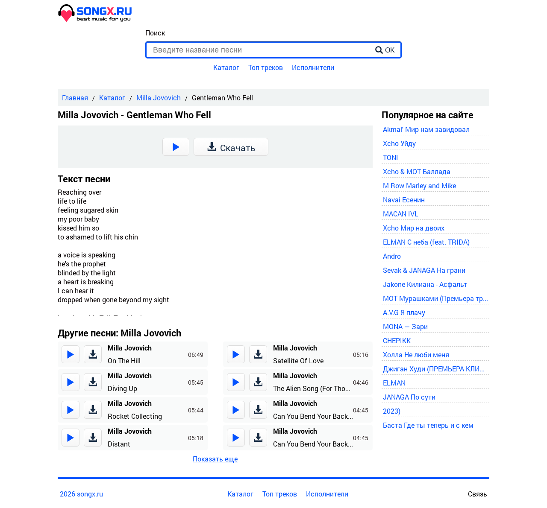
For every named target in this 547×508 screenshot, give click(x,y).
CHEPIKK (397, 340)
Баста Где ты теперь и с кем (428, 424)
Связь (477, 493)
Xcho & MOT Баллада (416, 171)
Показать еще (215, 458)
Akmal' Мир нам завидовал (426, 129)
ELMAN (394, 382)
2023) (391, 410)
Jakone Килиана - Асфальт (425, 284)
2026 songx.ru (81, 493)
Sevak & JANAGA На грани (424, 270)
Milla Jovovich (158, 97)
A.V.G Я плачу (404, 312)
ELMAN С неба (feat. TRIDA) (426, 241)
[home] (95, 19)
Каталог (226, 67)
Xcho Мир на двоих (413, 227)
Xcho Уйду (399, 143)
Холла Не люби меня (416, 354)
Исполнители (313, 67)
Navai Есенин (404, 199)
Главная (75, 97)
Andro (392, 255)
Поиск (155, 32)
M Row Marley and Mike (419, 185)
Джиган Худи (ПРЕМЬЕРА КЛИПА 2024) (435, 368)
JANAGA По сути (409, 396)
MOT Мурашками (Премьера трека (435, 298)
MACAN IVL (400, 213)
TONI (390, 157)
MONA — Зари (405, 326)
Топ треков (265, 67)
